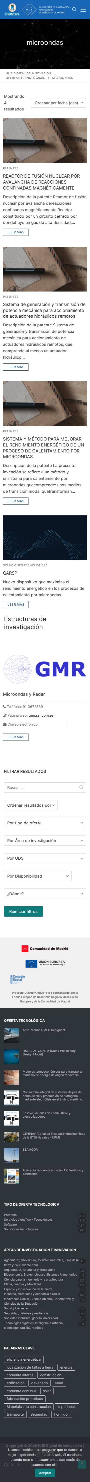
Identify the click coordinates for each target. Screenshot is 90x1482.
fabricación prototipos (25, 1398)
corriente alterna (20, 1375)
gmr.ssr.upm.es (41, 715)
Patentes (10, 168)
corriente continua (21, 1391)
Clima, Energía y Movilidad (22, 1284)
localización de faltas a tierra (30, 1367)
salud (58, 1383)
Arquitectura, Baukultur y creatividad (29, 1270)
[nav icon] (83, 9)
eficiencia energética (24, 1359)
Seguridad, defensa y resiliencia (26, 1313)
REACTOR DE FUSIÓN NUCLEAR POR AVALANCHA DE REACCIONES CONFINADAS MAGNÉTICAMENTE (41, 182)
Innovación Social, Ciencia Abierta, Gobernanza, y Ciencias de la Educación (39, 1301)
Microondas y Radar (24, 694)
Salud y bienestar (16, 1308)
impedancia (67, 1406)
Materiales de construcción (29, 1406)
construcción (50, 1375)
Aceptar (45, 1473)
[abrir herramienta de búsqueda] (74, 9)
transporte (15, 1414)
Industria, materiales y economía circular (32, 1294)
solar (47, 1391)
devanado (39, 1383)
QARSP (10, 573)
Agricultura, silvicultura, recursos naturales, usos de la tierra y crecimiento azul (41, 1262)
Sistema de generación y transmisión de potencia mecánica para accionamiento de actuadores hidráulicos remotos (44, 310)
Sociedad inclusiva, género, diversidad (31, 1318)
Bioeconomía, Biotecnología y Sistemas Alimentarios (40, 1274)
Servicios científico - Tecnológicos (28, 1219)
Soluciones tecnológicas (25, 565)
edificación (15, 1383)
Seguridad (39, 1414)
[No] (82, 1464)
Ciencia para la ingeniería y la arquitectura (33, 1279)
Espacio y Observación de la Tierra (28, 1289)
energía (66, 1367)
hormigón (62, 1414)
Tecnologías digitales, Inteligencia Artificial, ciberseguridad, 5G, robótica (34, 1325)
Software (10, 1224)
